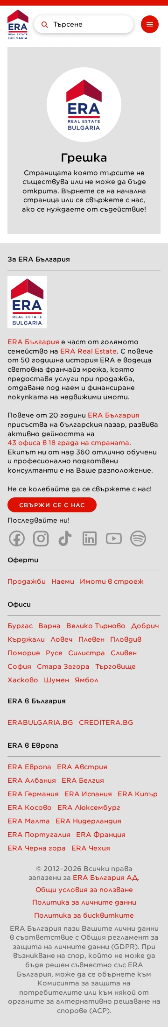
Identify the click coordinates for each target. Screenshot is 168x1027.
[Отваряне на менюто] (150, 24)
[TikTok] (65, 538)
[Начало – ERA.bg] (17, 24)
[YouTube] (114, 538)
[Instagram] (41, 538)
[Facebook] (16, 538)
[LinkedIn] (89, 538)
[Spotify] (138, 538)
